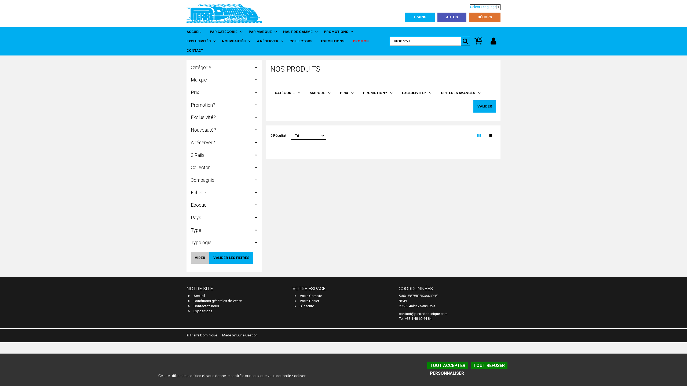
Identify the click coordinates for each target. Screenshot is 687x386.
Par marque (260, 32)
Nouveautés (234, 41)
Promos (360, 41)
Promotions (336, 32)
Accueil (194, 32)
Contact (195, 51)
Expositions (332, 41)
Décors (485, 17)
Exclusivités (199, 41)
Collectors (301, 41)
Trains (419, 17)
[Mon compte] (493, 41)
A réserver (267, 41)
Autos (452, 17)
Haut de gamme (298, 32)
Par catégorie (223, 32)
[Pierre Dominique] (224, 13)
